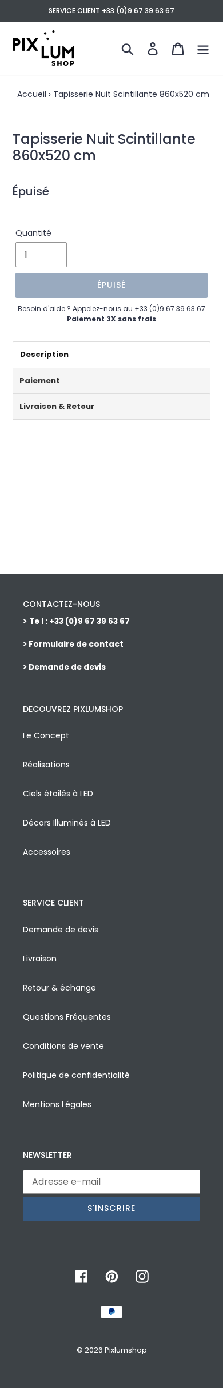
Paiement (39, 380)
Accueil (31, 94)
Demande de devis (60, 929)
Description (44, 354)
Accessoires (46, 852)
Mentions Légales (57, 1104)
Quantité (33, 233)
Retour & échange (59, 987)
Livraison (40, 958)
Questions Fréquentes (67, 1017)
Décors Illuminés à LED (67, 822)
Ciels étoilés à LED (58, 793)
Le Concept (46, 735)
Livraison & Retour (56, 406)
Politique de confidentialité (76, 1075)
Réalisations (46, 764)
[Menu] (203, 48)
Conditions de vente (63, 1046)
